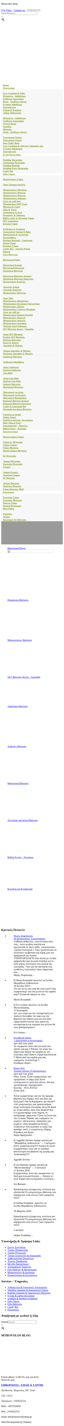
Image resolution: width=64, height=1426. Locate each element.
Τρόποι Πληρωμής (16, 1253)
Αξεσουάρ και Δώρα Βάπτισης (17, 409)
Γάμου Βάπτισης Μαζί (13, 489)
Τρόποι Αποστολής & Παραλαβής (24, 1255)
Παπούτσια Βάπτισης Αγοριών (17, 276)
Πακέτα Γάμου (10, 503)
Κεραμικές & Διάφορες (14, 215)
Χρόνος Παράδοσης (17, 1261)
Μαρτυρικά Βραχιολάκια (15, 398)
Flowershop (9, 88)
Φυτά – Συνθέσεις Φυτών (15, 102)
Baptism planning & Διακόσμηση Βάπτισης (28, 1293)
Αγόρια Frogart (10, 472)
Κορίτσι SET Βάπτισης (14, 337)
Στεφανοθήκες (9, 238)
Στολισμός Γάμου (11, 497)
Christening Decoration (14, 163)
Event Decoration (12, 154)
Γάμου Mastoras (10, 448)
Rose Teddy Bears (11, 143)
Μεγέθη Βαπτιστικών (18, 1264)
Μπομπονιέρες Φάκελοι (14, 320)
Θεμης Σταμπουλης (23, 936)
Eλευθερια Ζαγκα (22, 1037)
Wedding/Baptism (11, 165)
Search (4, 13)
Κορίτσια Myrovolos (12, 464)
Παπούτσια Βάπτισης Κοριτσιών (18, 279)
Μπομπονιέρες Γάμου (13, 179)
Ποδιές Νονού (9, 417)
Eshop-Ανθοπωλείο (12, 113)
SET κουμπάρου (10, 221)
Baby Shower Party (12, 423)
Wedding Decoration (12, 160)
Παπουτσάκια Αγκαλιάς (14, 282)
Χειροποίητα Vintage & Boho (17, 232)
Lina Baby (8, 373)
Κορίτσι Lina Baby (12, 381)
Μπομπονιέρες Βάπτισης (14, 293)
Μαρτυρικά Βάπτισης (13, 387)
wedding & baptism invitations (22, 1298)
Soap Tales (8, 298)
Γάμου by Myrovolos (13, 442)
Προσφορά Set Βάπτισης (14, 520)
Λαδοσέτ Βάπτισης (12, 384)
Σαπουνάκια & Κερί (12, 212)
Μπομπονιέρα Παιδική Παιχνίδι (18, 315)
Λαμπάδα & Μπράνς (13, 346)
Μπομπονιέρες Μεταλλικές (15, 301)
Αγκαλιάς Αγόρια (11, 287)
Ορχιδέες (7, 126)
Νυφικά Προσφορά (12, 506)
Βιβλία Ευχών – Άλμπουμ (14, 429)
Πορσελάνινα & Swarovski (15, 235)
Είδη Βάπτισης (10, 254)
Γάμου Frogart (10, 445)
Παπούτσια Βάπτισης (13, 271)
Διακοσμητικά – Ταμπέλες (15, 426)
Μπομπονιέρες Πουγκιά (14, 318)
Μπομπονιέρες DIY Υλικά (15, 204)
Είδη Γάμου (9, 174)
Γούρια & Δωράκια (12, 110)
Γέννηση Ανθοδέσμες (12, 104)
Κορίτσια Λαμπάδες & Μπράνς (18, 354)
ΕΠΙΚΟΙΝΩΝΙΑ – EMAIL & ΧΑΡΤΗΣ (22, 1385)
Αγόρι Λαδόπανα (11, 367)
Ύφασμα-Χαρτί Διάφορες (15, 326)
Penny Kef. (19, 1068)
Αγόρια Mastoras (11, 483)
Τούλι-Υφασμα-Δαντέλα (14, 185)
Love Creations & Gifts (14, 93)
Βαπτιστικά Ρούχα (11, 260)
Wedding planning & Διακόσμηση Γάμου (27, 1290)
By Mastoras (9, 478)
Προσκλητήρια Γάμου (13, 437)
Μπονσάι (7, 129)
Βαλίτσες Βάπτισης (12, 340)
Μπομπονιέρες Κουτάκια (14, 323)
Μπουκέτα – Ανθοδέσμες (14, 96)
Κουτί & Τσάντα (10, 343)
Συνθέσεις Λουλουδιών (13, 99)
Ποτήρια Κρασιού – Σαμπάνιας (17, 240)
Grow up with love (12, 201)
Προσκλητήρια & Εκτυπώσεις (22, 1275)
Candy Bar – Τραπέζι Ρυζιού (16, 249)
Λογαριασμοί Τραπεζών (19, 1267)
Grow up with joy (11, 312)
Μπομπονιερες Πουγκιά (14, 193)
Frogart (6, 467)
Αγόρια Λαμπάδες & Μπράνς (17, 351)
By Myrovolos (9, 456)
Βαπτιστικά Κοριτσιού (13, 268)
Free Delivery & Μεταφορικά (22, 1269)
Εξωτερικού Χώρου (12, 140)
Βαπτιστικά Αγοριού (12, 265)
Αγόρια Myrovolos (11, 461)
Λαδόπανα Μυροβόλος (13, 362)
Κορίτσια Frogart (11, 475)
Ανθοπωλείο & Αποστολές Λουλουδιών (27, 1287)
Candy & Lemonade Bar (14, 406)
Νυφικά (6, 252)
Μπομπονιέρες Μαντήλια (15, 190)
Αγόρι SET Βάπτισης (13, 334)
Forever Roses (9, 124)
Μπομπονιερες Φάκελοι (14, 195)
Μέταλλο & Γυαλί (11, 207)
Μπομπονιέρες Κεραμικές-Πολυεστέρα (21, 304)
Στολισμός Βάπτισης (12, 500)
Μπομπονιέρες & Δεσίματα (20, 1272)
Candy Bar (8, 171)
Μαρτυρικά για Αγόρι (13, 392)
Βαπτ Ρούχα (8, 509)
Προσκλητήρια (10, 431)
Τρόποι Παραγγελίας (17, 1250)
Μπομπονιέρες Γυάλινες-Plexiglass (19, 309)
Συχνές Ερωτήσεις (16, 1247)
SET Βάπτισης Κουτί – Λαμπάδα (18, 329)
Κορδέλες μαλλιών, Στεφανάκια (18, 420)
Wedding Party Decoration (15, 168)
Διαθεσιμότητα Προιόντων (20, 1258)
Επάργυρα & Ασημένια (14, 229)
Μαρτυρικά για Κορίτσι (14, 395)
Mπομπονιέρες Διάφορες (14, 198)
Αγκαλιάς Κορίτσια (12, 290)
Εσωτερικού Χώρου (12, 137)
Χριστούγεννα (9, 107)
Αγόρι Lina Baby (11, 378)
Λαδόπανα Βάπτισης (12, 357)
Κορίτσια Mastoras (12, 486)
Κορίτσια (7, 514)
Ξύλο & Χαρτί (9, 210)
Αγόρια (6, 517)
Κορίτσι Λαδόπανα (12, 370)
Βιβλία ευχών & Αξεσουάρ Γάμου (18, 218)
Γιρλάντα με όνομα (12, 414)
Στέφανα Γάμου (10, 224)
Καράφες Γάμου (10, 246)
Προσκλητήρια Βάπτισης (15, 451)
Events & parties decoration (20, 1295)
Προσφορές (8, 492)
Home (6, 85)
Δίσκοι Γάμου (9, 243)
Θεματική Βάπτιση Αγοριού (16, 401)
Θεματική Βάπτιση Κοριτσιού (17, 404)
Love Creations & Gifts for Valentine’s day (23, 146)
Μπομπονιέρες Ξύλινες (13, 307)
